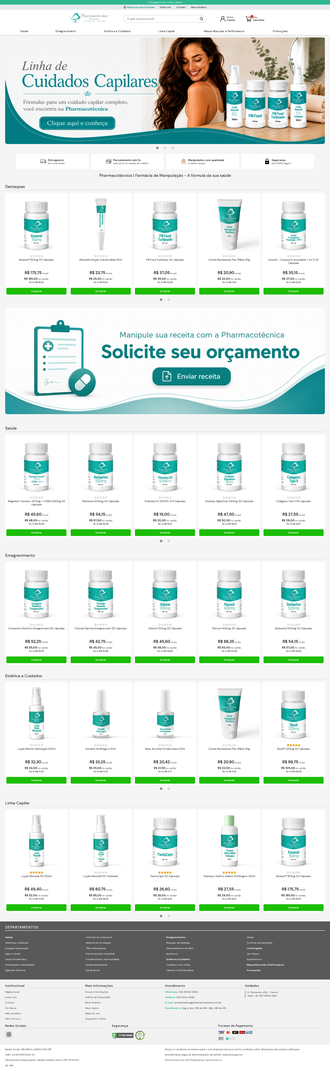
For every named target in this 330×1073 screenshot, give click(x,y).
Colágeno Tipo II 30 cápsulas (293, 501)
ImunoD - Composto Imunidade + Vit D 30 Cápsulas (294, 261)
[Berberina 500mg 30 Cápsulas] (101, 466)
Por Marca (10, 1008)
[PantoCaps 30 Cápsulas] (165, 841)
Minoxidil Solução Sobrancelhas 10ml (100, 260)
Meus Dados (92, 1008)
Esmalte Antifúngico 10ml (101, 749)
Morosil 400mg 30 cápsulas (229, 628)
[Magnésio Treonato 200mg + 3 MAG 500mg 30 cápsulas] (36, 466)
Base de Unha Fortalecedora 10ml (165, 749)
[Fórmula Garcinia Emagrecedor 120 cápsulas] (101, 593)
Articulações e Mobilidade (19, 964)
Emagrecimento (66, 31)
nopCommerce (213, 1060)
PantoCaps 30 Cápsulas (165, 876)
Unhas (250, 937)
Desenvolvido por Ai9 (177, 1060)
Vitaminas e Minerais (16, 942)
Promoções (280, 31)
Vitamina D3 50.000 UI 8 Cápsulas (165, 501)
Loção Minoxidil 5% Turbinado (101, 876)
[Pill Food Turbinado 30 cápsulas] (165, 224)
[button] (157, 148)
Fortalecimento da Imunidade (102, 959)
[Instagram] (9, 1034)
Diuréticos (172, 953)
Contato (181, 7)
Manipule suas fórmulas (141, 7)
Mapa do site (92, 1013)
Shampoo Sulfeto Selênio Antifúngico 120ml (229, 876)
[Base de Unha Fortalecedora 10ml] (165, 713)
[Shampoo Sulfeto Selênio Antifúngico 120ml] (229, 841)
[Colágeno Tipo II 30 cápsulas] (293, 466)
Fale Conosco (13, 1018)
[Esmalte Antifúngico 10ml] (101, 713)
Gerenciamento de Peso (180, 948)
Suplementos (254, 959)
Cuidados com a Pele (178, 964)
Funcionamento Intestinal (100, 953)
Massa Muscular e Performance (224, 31)
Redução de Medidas (178, 942)
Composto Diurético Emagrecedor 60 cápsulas (36, 628)
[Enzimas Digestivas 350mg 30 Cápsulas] (229, 466)
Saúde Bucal (93, 970)
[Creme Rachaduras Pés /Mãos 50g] (229, 224)
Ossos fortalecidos (15, 959)
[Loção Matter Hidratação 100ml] (36, 713)
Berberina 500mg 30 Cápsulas (100, 501)
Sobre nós (165, 7)
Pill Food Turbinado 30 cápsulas (165, 260)
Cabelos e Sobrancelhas (180, 970)
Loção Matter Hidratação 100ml (37, 749)
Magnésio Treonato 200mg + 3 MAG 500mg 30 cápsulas (36, 503)
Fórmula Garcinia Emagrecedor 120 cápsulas (101, 628)
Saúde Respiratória (96, 964)
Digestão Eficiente (15, 970)
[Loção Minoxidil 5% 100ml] (36, 841)
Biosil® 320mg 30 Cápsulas (293, 749)
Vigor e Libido (13, 953)
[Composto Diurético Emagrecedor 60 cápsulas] (36, 593)
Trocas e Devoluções (96, 992)
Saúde (24, 31)
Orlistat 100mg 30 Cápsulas (165, 628)
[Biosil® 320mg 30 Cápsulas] (293, 713)
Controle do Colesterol (99, 937)
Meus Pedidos (199, 7)
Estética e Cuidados (117, 31)
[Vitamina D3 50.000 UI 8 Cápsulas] (165, 466)
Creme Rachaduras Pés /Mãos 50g (229, 260)
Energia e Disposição (17, 948)
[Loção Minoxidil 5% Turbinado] (101, 841)
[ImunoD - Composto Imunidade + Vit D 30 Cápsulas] (293, 224)
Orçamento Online (95, 1018)
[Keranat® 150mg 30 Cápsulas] (36, 224)
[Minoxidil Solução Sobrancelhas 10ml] (101, 224)
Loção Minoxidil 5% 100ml (36, 876)
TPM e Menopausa (96, 948)
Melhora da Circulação (98, 942)
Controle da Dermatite (259, 942)
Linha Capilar (167, 31)
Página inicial (12, 992)
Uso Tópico (253, 953)
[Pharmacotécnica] (89, 19)
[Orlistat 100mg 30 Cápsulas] (165, 593)
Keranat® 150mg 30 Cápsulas (36, 260)
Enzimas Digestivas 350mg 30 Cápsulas (229, 501)
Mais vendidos (13, 1013)
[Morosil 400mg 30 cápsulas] (229, 593)
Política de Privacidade (97, 997)
